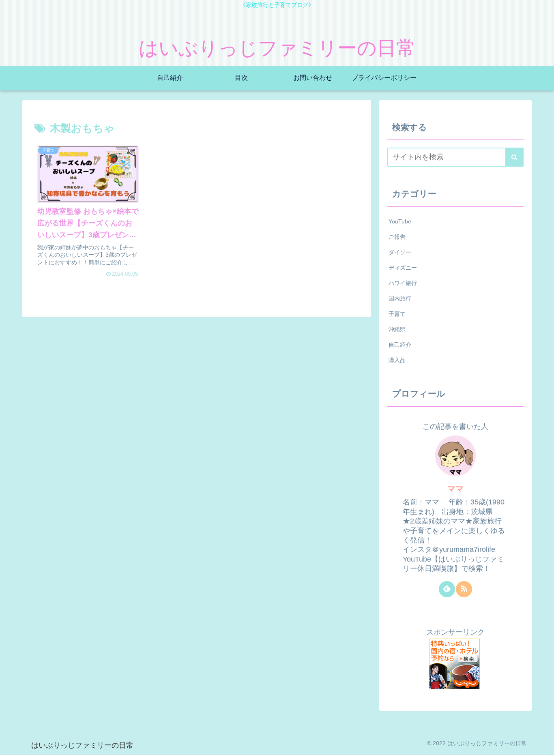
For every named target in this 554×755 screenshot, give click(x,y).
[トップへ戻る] (542, 743)
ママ (455, 488)
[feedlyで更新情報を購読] (447, 589)
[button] (514, 157)
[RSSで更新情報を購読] (464, 589)
